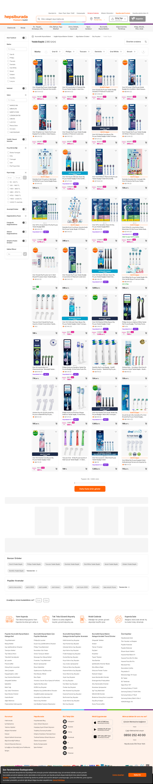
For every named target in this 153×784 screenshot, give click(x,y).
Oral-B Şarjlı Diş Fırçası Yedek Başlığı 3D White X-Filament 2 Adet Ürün (134, 133)
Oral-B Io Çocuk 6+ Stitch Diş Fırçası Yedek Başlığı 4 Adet (104, 459)
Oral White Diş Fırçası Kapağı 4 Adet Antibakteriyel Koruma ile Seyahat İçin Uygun (134, 461)
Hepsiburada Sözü (127, 638)
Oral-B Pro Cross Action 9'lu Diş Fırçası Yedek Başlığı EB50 (45, 226)
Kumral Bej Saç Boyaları (70, 657)
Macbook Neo (125, 665)
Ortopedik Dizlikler (10, 680)
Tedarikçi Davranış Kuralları (42, 730)
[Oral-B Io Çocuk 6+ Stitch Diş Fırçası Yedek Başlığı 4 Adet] (105, 443)
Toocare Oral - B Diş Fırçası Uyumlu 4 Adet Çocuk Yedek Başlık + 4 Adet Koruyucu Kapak (74, 459)
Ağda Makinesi (9, 701)
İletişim (7, 751)
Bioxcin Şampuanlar (40, 664)
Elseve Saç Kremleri (40, 701)
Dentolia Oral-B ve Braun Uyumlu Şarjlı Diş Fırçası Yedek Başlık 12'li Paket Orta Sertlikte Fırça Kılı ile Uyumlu (74, 228)
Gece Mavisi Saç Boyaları (71, 674)
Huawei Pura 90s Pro (127, 661)
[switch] (24, 37)
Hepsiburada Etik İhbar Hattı (134, 744)
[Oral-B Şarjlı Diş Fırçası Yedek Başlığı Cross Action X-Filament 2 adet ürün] (75, 260)
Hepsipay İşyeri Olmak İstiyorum (44, 727)
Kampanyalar (81, 13)
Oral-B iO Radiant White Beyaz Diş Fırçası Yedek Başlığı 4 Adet (103, 323)
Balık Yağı (8, 687)
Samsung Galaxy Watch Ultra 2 (131, 698)
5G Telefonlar (125, 681)
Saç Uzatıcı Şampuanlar (70, 664)
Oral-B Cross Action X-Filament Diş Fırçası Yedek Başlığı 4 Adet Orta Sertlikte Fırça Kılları (73, 88)
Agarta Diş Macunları (40, 684)
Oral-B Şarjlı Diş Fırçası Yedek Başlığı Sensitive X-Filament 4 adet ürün (104, 90)
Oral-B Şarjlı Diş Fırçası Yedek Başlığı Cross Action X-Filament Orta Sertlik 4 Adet (45, 88)
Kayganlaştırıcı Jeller (11, 674)
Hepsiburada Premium (123, 13)
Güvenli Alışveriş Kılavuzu (13, 744)
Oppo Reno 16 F (126, 685)
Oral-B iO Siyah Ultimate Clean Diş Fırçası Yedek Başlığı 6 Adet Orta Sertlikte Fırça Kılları (103, 276)
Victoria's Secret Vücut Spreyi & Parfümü (47, 680)
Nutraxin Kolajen (97, 674)
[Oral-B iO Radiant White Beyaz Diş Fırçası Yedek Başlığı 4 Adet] (105, 307)
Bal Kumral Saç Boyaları (70, 697)
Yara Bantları (96, 660)
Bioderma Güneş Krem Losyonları (102, 697)
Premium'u (18, 20)
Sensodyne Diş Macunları (42, 697)
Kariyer (7, 734)
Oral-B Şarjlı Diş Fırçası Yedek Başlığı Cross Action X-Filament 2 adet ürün (74, 276)
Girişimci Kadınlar (93, 13)
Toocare (12, 61)
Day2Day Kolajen (97, 701)
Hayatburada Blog (39, 720)
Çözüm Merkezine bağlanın (134, 722)
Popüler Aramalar (126, 645)
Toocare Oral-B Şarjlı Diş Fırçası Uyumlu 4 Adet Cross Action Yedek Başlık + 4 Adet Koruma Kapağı (44, 323)
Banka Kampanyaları (40, 744)
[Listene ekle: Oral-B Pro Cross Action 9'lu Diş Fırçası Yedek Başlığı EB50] (56, 198)
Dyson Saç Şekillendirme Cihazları (45, 644)
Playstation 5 (125, 671)
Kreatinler (95, 654)
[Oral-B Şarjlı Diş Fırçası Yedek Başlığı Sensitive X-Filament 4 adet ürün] (105, 72)
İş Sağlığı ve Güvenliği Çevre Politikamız (17, 747)
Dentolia (12, 64)
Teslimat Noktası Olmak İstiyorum (44, 737)
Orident (12, 74)
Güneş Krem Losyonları (12, 667)
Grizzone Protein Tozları (99, 670)
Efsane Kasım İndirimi (127, 651)
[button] (25, 178)
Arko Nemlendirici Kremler (100, 684)
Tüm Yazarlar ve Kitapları (129, 641)
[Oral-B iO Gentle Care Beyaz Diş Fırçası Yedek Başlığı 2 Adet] (45, 443)
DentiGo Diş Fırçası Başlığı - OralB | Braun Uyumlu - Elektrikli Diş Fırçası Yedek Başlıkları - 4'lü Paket (103, 368)
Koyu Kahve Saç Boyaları (71, 660)
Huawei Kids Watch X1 (128, 655)
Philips (12, 58)
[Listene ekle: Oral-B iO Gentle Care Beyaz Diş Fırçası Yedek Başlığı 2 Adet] (56, 431)
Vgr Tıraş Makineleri (98, 690)
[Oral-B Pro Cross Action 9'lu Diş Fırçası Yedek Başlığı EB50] (45, 210)
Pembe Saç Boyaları (69, 687)
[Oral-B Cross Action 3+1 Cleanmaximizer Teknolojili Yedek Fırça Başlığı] (45, 352)
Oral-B (12, 54)
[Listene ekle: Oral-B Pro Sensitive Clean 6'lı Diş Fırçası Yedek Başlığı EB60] (115, 198)
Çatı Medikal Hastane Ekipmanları (44, 704)
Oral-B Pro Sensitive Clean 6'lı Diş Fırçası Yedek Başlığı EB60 (103, 226)
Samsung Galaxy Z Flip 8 (129, 695)
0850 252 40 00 (135, 735)
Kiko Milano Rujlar (98, 667)
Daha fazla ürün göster (89, 489)
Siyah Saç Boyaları (69, 677)
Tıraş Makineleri (10, 640)
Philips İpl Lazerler (39, 640)
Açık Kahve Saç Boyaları (71, 650)
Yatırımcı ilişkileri (10, 727)
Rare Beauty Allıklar (40, 674)
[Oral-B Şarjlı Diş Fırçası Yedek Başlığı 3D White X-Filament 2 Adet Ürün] (135, 117)
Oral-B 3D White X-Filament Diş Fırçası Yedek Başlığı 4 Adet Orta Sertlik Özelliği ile (104, 178)
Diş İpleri (94, 650)
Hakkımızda (8, 720)
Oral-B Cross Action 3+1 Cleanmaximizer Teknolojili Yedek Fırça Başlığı (43, 368)
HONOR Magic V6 (127, 701)
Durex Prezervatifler (98, 704)
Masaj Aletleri (9, 644)
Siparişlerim (52, 13)
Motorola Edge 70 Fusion (129, 675)
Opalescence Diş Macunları (42, 670)
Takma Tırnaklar (97, 647)
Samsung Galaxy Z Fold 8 (129, 688)
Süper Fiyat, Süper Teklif (66, 13)
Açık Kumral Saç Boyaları (71, 644)
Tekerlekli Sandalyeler (12, 657)
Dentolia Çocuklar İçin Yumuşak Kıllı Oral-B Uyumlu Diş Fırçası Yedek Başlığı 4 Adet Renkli (133, 180)
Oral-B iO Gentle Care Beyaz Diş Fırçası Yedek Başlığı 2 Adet (43, 459)
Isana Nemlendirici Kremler (100, 677)
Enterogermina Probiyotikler (101, 680)
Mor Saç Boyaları (68, 704)
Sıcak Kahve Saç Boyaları (71, 701)
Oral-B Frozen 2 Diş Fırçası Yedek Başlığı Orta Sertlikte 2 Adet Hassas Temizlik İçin (133, 88)
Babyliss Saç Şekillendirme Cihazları (45, 690)
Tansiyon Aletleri (10, 650)
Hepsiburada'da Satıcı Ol (140, 13)
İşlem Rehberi (38, 747)
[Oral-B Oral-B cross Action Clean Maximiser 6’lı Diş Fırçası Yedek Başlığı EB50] (135, 210)
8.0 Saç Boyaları (68, 680)
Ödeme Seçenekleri (40, 741)
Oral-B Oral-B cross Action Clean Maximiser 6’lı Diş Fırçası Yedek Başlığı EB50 (134, 228)
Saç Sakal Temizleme (12, 690)
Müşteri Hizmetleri (107, 13)
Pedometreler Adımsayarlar (13, 704)
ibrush (12, 71)
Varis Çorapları (9, 670)
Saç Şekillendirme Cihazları (13, 647)
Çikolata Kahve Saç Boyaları (72, 647)
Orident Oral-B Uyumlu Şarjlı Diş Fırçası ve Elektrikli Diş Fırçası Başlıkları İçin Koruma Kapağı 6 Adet (44, 413)
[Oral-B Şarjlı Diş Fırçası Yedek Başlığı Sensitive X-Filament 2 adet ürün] (75, 117)
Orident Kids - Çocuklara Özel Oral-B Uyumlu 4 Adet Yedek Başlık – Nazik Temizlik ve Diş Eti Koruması (134, 368)
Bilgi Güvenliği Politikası (12, 741)
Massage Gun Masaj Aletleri (43, 657)
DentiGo (12, 78)
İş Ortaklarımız (9, 724)
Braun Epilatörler (39, 667)
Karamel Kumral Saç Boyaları (72, 694)
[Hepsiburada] (16, 17)
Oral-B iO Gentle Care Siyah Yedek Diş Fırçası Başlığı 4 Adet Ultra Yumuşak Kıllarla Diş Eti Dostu (104, 413)
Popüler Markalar (126, 648)
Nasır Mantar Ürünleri (11, 694)
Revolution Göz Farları (41, 650)
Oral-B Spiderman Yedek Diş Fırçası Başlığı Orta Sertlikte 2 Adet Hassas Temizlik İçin (44, 133)
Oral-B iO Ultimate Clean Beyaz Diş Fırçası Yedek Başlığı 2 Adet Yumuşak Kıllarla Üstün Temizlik (74, 323)
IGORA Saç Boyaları (40, 687)
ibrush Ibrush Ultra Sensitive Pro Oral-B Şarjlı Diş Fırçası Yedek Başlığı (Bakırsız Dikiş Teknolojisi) (134, 416)
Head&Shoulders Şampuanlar (43, 694)
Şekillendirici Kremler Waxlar (101, 664)
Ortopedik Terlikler (98, 640)
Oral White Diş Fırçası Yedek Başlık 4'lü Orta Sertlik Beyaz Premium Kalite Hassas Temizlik (134, 278)
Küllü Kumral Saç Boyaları (71, 640)
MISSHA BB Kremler (98, 694)
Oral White (13, 68)
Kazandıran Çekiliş (127, 668)
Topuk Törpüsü (96, 657)
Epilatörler (8, 684)
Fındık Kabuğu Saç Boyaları (71, 654)
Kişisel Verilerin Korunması (13, 737)
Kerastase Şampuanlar (99, 687)
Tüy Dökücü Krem (10, 654)
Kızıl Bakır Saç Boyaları (70, 684)
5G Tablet (124, 678)
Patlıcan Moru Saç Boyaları (71, 667)
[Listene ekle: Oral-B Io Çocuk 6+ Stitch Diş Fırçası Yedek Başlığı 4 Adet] (115, 431)
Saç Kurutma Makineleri (12, 677)
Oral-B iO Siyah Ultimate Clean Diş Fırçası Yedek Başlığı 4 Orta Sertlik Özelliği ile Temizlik (73, 178)
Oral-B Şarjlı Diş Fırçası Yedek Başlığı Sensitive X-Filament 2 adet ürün (74, 133)
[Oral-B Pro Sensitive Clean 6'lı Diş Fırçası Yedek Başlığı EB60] (105, 210)
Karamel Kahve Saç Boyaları (72, 670)
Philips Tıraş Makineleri (41, 647)
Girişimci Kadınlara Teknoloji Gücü (44, 734)
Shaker (94, 644)
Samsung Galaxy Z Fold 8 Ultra (131, 691)
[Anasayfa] (33, 36)
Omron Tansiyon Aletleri (41, 654)
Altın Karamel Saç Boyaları (71, 690)
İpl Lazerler (8, 660)
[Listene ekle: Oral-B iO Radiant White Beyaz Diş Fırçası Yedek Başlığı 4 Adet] (115, 296)
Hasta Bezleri (9, 697)
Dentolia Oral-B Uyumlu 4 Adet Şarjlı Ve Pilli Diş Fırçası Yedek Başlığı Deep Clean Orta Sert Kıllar (44, 180)
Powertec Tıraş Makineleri (42, 660)
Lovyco (12, 81)
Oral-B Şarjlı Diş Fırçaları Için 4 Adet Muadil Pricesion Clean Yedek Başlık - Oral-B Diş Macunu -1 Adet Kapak (45, 276)
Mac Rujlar (37, 677)
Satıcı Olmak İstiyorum (41, 724)
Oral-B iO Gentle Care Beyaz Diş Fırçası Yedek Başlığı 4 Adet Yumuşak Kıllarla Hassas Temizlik (104, 135)
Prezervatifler (9, 664)
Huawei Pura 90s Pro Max (129, 658)
